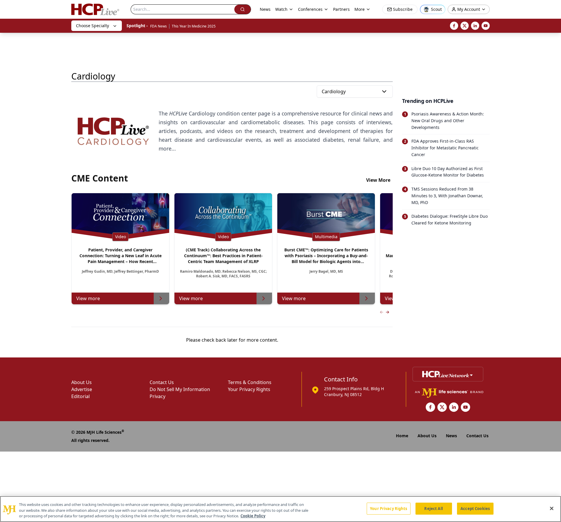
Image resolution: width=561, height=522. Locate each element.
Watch (281, 9)
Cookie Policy (252, 515)
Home (402, 435)
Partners (341, 9)
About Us (81, 382)
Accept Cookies (475, 508)
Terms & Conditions (249, 382)
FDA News (158, 26)
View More (378, 180)
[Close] (551, 508)
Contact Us (162, 382)
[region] (280, 509)
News (265, 9)
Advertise (81, 389)
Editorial (80, 396)
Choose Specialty (92, 25)
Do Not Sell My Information (180, 389)
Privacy (157, 396)
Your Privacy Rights (249, 389)
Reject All (433, 508)
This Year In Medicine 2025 (194, 26)
